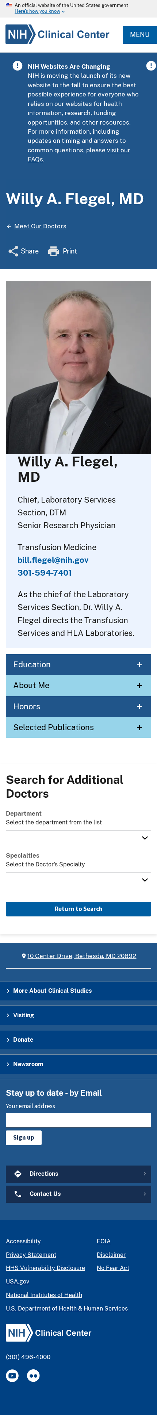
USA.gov (17, 1281)
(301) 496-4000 (28, 1357)
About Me (31, 685)
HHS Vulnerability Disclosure (45, 1268)
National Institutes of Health (44, 1295)
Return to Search (79, 909)
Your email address (30, 1106)
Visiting (23, 1015)
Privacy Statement (31, 1254)
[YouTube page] (12, 1375)
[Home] (55, 44)
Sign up (23, 1137)
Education (32, 664)
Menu (140, 34)
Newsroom (28, 1064)
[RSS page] (33, 1375)
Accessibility (23, 1241)
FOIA (104, 1241)
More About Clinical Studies (52, 990)
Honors (26, 706)
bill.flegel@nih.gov (53, 560)
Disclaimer (111, 1254)
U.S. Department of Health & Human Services (67, 1308)
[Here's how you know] (78, 9)
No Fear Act (113, 1268)
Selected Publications (53, 727)
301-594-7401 (45, 572)
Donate (23, 1039)
